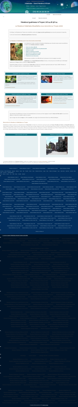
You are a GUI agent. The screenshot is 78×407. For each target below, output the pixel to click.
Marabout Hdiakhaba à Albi (9, 196)
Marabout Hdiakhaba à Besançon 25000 (68, 250)
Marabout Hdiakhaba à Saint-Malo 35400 (39, 285)
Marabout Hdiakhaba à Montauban (60, 194)
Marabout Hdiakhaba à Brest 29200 (19, 282)
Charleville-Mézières (11, 172)
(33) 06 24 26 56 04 (41, 12)
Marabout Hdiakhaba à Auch (57, 196)
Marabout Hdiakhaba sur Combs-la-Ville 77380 (46, 220)
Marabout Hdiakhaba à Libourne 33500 (20, 398)
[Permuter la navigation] (0, 185)
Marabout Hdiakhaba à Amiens (10, 318)
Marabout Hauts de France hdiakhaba (66, 177)
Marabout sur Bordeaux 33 (13, 168)
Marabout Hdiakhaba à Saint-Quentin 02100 (38, 320)
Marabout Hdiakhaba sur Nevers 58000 (15, 256)
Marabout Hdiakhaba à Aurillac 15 (49, 274)
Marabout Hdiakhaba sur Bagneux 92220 (38, 342)
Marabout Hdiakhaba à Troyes (62, 382)
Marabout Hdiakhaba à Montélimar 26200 (39, 272)
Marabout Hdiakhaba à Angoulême (10, 396)
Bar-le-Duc (5, 172)
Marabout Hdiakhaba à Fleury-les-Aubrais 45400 (38, 240)
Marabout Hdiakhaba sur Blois (69, 242)
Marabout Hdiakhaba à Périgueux (11, 394)
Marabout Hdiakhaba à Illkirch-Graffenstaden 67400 (59, 374)
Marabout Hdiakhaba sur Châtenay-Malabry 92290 (61, 342)
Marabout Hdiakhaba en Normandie (54, 179)
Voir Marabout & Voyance (10, 87)
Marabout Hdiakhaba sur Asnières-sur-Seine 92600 (63, 332)
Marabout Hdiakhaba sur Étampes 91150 (59, 298)
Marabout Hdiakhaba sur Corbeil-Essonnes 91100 (17, 292)
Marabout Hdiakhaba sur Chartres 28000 (31, 242)
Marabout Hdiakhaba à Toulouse (7, 192)
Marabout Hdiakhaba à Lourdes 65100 (8, 200)
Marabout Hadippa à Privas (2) (36, 276)
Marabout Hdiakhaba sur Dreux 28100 (51, 242)
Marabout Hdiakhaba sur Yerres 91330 (19, 298)
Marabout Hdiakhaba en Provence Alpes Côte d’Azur (39, 183)
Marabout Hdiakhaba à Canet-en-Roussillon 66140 (39, 198)
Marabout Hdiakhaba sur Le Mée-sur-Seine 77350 (29, 220)
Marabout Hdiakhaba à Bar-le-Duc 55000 (68, 384)
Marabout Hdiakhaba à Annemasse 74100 (40, 268)
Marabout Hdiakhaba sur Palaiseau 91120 (16, 296)
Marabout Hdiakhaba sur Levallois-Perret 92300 (36, 336)
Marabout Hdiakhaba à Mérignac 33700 (49, 402)
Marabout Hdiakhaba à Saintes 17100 (59, 398)
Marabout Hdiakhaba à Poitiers (49, 390)
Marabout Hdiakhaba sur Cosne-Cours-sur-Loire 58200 (39, 256)
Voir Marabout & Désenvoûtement (59, 102)
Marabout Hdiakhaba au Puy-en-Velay (68, 274)
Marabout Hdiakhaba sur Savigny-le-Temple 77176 (62, 223)
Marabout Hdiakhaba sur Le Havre (20, 359)
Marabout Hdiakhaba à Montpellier (19, 192)
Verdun (1, 172)
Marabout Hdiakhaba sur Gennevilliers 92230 (19, 340)
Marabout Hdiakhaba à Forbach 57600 (17, 378)
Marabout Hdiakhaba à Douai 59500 (19, 314)
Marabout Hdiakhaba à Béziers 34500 (57, 192)
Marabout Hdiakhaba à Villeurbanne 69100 (55, 276)
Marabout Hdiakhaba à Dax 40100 (31, 400)
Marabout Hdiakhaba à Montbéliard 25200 (20, 252)
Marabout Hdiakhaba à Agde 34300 (44, 192)
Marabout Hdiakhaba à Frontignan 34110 (69, 198)
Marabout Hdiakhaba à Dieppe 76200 (39, 359)
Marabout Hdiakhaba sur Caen (22, 363)
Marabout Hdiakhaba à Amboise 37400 (27, 238)
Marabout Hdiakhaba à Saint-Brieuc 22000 (20, 287)
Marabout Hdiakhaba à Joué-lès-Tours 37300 (49, 238)
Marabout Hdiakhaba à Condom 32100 (22, 200)
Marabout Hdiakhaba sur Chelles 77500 (15, 223)
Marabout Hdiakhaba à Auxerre (64, 254)
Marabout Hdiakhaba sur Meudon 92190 (59, 338)
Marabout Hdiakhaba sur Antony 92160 (15, 336)
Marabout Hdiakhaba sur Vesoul (31, 258)
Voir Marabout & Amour (57, 82)
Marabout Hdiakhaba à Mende (59, 200)
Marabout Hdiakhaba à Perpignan (19, 194)
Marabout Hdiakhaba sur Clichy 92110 (19, 338)
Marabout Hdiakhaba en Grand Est (42, 179)
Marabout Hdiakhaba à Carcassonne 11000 (32, 194)
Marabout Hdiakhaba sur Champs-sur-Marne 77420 (48, 218)
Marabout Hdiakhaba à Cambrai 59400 (38, 314)
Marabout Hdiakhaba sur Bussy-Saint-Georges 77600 (15, 218)
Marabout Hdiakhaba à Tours (10, 238)
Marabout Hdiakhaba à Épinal (30, 384)
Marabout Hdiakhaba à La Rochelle (48, 396)
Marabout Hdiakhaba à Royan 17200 (40, 398)
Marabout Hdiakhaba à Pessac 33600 (69, 402)
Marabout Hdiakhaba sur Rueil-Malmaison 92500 (16, 334)
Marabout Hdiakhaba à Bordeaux (15, 390)
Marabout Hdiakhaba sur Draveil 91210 (39, 298)
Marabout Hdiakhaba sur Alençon (56, 363)
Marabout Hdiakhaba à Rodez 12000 (35, 200)
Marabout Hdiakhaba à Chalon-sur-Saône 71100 (43, 254)
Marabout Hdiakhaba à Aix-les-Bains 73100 (19, 268)
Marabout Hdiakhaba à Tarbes (72, 194)
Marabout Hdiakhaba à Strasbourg (16, 374)
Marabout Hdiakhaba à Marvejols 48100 (23, 198)
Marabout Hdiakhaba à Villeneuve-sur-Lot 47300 (65, 392)
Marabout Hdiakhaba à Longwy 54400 (18, 380)
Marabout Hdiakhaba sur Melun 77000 (29, 223)
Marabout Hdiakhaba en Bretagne (65, 168)
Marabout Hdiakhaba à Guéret (48, 400)
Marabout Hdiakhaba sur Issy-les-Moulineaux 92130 (61, 336)
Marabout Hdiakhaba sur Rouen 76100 (43, 361)
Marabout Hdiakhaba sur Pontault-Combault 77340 (44, 223)
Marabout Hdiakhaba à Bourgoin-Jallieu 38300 (21, 264)
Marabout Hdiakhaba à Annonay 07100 (61, 268)
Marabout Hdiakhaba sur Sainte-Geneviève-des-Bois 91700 (17, 294)
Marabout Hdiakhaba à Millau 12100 (71, 200)
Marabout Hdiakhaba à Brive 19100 (49, 394)
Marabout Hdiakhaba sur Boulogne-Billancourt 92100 (16, 332)
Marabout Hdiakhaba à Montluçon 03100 (20, 266)
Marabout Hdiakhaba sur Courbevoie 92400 (39, 334)
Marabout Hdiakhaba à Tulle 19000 (67, 394)
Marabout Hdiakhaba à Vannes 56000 (39, 289)
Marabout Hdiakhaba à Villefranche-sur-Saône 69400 (18, 278)
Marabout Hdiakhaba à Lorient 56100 (60, 287)
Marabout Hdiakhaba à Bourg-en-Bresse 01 (12, 274)
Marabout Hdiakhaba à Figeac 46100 (68, 196)
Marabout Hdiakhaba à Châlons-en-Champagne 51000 (41, 382)
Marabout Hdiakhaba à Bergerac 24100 (30, 394)
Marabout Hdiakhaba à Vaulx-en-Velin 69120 (18, 280)
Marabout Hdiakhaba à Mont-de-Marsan (12, 400)
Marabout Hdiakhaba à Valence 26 (19, 272)
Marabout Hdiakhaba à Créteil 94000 (20, 350)
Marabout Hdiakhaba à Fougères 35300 (59, 285)
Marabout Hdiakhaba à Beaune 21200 (29, 250)
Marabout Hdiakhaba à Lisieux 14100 (58, 359)
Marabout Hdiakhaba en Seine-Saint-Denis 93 (38, 181)
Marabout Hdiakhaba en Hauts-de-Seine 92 (23, 181)
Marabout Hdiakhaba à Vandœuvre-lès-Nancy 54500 (59, 378)
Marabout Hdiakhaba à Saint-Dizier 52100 (11, 384)
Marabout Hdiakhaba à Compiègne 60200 (66, 318)
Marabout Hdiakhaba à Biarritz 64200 (29, 402)
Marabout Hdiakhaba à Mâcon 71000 (40, 252)
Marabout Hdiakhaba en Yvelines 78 (25, 168)
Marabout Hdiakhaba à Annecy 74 (61, 270)
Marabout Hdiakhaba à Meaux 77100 (39, 350)
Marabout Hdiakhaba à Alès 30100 (34, 196)
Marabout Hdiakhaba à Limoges (33, 390)
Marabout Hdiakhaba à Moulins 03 (31, 274)
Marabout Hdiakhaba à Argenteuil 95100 (39, 352)
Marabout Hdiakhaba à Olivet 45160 (17, 240)
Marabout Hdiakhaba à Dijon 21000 (10, 250)
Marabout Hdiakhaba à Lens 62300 (37, 324)
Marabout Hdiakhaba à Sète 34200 (32, 192)
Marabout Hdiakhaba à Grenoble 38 (58, 262)
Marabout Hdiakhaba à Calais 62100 (39, 326)
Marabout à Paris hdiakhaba (10, 348)
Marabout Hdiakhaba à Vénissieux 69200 (63, 278)
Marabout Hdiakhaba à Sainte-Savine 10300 (39, 380)
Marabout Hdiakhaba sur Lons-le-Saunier (63, 256)
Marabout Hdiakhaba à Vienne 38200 (42, 264)
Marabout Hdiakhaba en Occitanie (53, 168)
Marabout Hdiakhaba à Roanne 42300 (60, 266)
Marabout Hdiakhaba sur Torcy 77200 (14, 220)
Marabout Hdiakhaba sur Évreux (39, 363)
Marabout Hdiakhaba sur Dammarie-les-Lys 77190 (63, 220)
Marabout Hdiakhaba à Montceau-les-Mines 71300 (19, 254)
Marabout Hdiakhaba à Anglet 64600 (10, 402)
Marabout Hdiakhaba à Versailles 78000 (58, 350)
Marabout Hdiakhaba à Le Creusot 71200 (60, 252)
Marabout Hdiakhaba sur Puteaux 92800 (40, 340)
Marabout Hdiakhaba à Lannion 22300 (40, 287)
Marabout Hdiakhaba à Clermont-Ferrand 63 (41, 270)
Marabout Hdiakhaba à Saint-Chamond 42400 (61, 280)
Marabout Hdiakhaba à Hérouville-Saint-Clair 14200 (20, 361)
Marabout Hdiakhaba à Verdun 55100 (48, 384)
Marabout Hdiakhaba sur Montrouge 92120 (16, 342)
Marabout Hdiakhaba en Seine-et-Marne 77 (68, 179)
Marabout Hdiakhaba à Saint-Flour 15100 (20, 270)
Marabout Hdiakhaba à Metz (49, 376)
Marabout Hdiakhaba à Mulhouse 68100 (31, 376)
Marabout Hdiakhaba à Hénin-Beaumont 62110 (58, 324)
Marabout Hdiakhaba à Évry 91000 (67, 348)
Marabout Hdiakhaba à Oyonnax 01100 (40, 266)
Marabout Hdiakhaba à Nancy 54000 (36, 378)
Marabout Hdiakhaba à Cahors (47, 200)
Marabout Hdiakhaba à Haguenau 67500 (36, 374)
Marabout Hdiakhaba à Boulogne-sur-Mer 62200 (39, 322)
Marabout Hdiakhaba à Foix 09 (45, 196)
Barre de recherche (57, 14)
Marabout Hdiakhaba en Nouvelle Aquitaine (39, 168)
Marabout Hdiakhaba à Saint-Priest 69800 (42, 278)
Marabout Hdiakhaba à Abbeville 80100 (28, 318)
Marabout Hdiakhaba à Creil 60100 (18, 320)
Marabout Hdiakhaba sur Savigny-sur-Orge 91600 (62, 292)
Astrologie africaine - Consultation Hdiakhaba (49, 355)
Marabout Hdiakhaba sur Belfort (48, 258)
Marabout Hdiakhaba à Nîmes (7, 194)
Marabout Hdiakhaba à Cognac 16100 (29, 396)
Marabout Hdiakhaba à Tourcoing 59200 (49, 328)
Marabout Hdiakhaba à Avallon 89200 (48, 250)
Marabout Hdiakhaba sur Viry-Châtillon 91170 (43, 294)
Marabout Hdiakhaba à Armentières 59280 (59, 314)
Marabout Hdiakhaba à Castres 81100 (20, 196)
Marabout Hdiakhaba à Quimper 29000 (59, 282)
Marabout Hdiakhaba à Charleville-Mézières (39, 386)
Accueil (28, 1)
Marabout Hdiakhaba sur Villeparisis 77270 (31, 218)
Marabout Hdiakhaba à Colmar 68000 (11, 376)
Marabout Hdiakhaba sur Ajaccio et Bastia (40, 248)
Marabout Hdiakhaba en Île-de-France (53, 181)
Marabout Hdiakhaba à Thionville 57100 (67, 376)
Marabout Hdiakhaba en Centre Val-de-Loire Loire (68, 181)
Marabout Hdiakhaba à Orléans (68, 238)
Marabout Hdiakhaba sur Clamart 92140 (39, 338)
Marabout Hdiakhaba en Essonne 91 (8, 181)
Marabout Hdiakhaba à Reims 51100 (18, 382)
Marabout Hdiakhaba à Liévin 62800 (19, 324)
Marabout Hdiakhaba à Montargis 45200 (61, 240)
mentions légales (32, 355)
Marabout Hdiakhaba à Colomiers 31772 (55, 198)
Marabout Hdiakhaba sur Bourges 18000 (30, 244)
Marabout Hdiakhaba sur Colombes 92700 (40, 332)
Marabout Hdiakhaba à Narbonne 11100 (47, 194)
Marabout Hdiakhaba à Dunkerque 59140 (59, 326)
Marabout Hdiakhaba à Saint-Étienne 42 (38, 262)
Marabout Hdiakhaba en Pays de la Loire (28, 179)
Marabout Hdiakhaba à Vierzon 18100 (11, 242)
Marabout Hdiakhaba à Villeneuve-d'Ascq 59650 (36, 312)
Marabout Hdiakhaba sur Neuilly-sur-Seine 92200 (62, 334)
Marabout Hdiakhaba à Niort (10, 392)
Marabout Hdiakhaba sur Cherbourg (62, 361)
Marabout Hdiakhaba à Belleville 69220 (39, 280)
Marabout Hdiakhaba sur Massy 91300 (39, 292)
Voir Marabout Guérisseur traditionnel (12, 105)
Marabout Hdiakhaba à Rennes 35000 (19, 285)
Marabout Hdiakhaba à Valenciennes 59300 (59, 312)
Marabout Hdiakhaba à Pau (65, 390)
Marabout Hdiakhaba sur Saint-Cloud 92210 (49, 344)
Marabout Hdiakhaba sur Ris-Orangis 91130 (62, 296)
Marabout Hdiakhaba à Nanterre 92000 (48, 348)
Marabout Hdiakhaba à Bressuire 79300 (27, 392)
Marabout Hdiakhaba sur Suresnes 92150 (61, 340)
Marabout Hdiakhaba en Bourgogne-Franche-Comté (12, 179)
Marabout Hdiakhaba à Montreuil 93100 (28, 348)
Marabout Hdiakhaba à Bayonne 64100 (66, 400)
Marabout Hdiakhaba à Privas (20, 276)
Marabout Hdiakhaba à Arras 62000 (60, 322)
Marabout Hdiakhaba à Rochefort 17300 (67, 396)
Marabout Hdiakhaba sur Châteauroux (50, 244)
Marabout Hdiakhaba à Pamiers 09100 (71, 192)
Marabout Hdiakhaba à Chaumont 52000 (60, 380)
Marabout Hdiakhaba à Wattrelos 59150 (40, 316)
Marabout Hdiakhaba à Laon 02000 (18, 322)
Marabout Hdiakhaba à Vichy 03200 (61, 264)
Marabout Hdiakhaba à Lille (17, 312)
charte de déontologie (43, 161)
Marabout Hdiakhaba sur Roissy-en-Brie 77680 (65, 218)
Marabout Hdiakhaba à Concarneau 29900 (39, 282)
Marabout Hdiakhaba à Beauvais (47, 318)
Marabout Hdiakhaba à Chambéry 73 (59, 272)
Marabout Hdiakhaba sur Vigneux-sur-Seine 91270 (39, 296)
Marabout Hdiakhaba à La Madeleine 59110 (18, 316)
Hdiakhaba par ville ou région (37, 1)
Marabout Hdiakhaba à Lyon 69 (20, 262)
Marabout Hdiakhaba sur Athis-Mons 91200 (65, 294)
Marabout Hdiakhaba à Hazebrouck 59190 (61, 316)
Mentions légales (45, 405)
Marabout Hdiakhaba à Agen (45, 392)
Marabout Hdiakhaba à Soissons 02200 (59, 320)
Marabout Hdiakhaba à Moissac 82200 (9, 198)
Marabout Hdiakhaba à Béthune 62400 (19, 326)
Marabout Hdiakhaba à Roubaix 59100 (29, 328)
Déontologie (23, 355)
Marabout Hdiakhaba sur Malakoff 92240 (28, 344)
